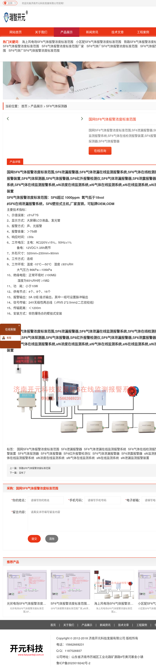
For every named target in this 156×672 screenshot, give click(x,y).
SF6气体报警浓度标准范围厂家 (63, 46)
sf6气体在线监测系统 (80, 458)
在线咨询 (100, 150)
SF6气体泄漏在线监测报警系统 (105, 449)
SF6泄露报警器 (131, 453)
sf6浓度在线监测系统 (50, 458)
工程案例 (143, 32)
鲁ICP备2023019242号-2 (73, 663)
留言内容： (19, 512)
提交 (34, 538)
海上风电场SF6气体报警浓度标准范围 (48, 41)
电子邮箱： (133, 500)
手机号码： (76, 500)
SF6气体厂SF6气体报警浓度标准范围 (112, 46)
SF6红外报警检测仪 (77, 453)
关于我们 (41, 32)
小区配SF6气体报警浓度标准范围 (98, 41)
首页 (24, 106)
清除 (51, 538)
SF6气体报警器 (51, 453)
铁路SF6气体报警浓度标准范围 (34, 468)
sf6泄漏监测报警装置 (135, 458)
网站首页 (16, 32)
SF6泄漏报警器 (71, 449)
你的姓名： (19, 500)
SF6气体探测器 (56, 106)
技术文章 (117, 32)
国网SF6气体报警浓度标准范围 (38, 449)
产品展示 (66, 32)
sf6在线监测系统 (108, 458)
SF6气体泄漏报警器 (105, 453)
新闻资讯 (92, 32)
